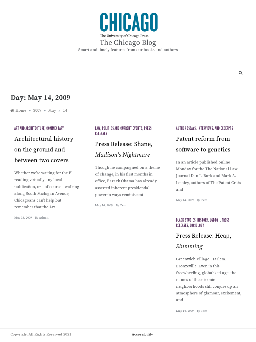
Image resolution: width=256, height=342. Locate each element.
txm (123, 205)
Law (97, 128)
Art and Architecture (29, 128)
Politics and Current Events (122, 128)
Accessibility (142, 334)
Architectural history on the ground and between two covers (43, 149)
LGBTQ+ (215, 220)
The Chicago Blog (128, 42)
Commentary (55, 128)
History (202, 220)
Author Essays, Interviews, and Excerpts (204, 128)
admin (43, 218)
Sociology (197, 226)
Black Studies (186, 220)
